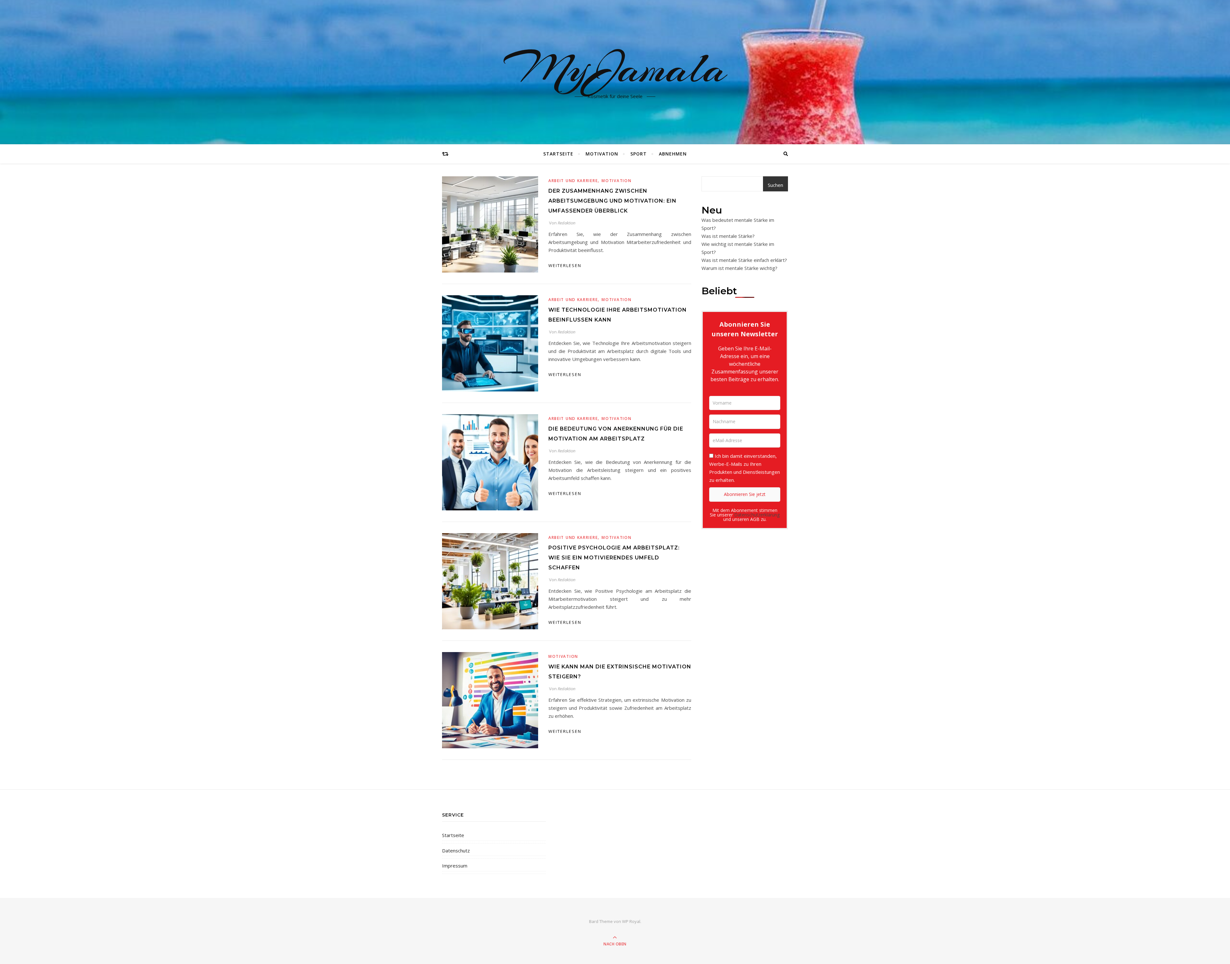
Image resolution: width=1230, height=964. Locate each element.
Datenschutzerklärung (757, 515)
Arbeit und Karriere (573, 180)
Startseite (558, 154)
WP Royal (631, 921)
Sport (638, 154)
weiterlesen (564, 265)
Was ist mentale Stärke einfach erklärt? (744, 260)
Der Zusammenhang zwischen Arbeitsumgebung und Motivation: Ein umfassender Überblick (612, 201)
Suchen (775, 185)
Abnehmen (673, 154)
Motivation (602, 154)
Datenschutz (456, 850)
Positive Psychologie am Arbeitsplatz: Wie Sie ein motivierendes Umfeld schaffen (614, 558)
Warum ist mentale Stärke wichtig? (739, 268)
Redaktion (566, 223)
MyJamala (615, 68)
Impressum (454, 865)
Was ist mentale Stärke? (728, 236)
